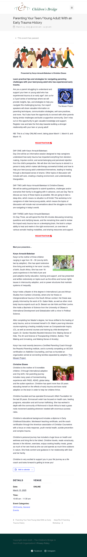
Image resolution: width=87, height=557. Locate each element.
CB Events (17, 507)
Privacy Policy (43, 543)
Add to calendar (24, 469)
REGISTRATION (42, 142)
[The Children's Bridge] (35, 8)
